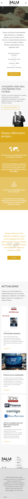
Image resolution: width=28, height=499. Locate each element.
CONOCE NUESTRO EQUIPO (10, 107)
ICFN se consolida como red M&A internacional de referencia (13, 424)
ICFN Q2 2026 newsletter (12, 333)
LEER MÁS (6, 348)
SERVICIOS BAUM (14, 74)
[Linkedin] (5, 467)
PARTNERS (14, 257)
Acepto (5, 497)
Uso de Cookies (18, 490)
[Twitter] (3, 467)
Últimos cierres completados (13, 375)
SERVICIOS (14, 22)
